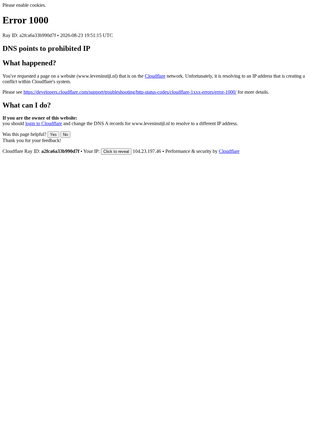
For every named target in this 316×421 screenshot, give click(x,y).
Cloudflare (155, 76)
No (65, 134)
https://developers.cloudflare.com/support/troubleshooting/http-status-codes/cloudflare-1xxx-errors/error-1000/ (129, 92)
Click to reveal (116, 151)
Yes (53, 134)
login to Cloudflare (43, 123)
